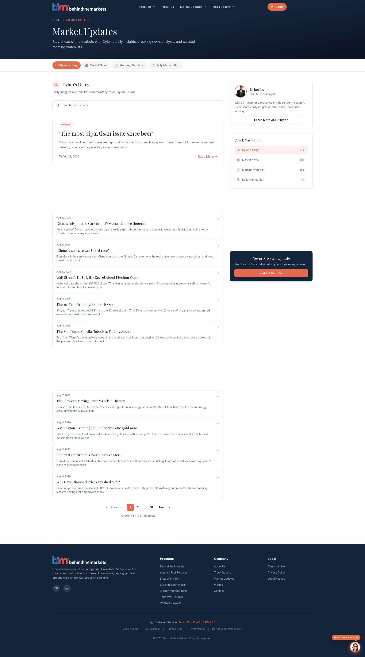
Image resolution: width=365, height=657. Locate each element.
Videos (218, 584)
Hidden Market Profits (173, 590)
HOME (56, 20)
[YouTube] (56, 588)
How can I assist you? (346, 637)
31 (151, 507)
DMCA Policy (153, 628)
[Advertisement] (138, 189)
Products (145, 6)
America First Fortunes (174, 572)
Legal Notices (276, 578)
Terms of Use (276, 566)
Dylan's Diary (69, 65)
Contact (219, 590)
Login (280, 6)
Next (162, 507)
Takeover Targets (171, 596)
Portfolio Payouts (171, 603)
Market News (98, 65)
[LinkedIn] (67, 588)
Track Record (221, 6)
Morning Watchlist (132, 65)
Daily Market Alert (167, 65)
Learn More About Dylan (271, 120)
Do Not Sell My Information (227, 628)
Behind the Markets (172, 566)
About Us (168, 6)
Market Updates (191, 6)
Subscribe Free (271, 273)
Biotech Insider (169, 578)
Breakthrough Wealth (173, 584)
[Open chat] (355, 647)
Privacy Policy (277, 572)
